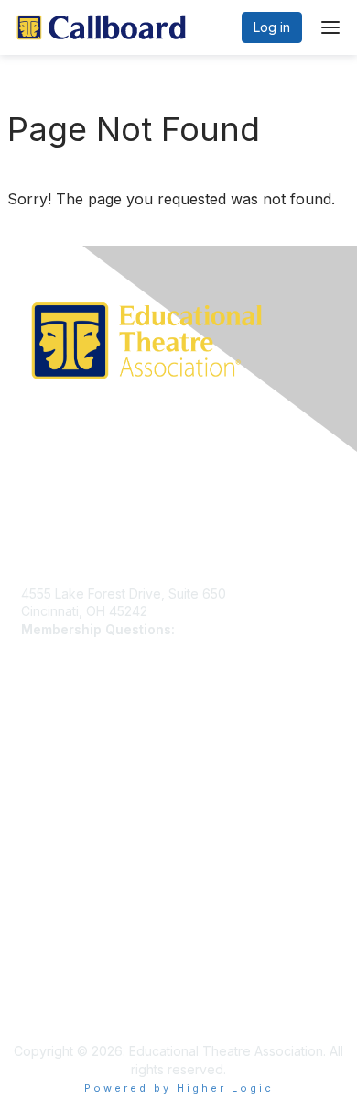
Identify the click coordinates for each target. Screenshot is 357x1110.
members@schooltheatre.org (109, 646)
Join (34, 767)
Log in (272, 27)
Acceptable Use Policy (89, 978)
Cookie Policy (63, 960)
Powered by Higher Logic (179, 1088)
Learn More (56, 786)
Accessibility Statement (90, 997)
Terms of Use (62, 943)
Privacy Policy (63, 924)
